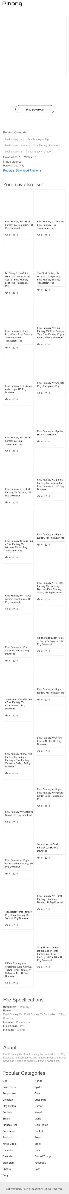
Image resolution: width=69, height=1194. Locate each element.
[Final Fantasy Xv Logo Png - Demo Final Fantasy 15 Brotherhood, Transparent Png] (18, 326)
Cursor (38, 1106)
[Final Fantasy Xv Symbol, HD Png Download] (50, 426)
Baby (5, 1175)
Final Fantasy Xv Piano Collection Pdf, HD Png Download (17, 650)
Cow (37, 1093)
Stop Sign (8, 1162)
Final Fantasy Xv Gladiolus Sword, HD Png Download (19, 813)
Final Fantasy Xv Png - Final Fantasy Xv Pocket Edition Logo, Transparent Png (50, 794)
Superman (8, 1131)
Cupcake (7, 1150)
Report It (8, 170)
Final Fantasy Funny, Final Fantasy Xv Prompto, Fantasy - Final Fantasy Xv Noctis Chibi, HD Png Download (18, 760)
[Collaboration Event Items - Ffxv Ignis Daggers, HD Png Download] (50, 632)
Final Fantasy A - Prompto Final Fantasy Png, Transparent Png (50, 224)
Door (37, 1150)
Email (37, 1143)
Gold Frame (41, 1125)
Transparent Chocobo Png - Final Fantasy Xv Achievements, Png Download (18, 703)
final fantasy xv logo (39, 139)
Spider (38, 1087)
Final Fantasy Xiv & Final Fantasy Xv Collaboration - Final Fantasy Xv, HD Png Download (50, 484)
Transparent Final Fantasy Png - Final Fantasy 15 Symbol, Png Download (18, 915)
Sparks (6, 1169)
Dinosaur (7, 1099)
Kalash (38, 1112)
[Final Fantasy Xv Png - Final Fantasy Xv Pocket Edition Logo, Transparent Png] (50, 784)
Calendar (7, 1156)
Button (6, 1118)
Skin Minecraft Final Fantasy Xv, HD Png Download (47, 847)
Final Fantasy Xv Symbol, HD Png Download (50, 432)
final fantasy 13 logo (16, 145)
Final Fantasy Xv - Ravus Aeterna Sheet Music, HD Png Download (18, 598)
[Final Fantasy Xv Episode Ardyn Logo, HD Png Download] (18, 381)
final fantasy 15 (13, 151)
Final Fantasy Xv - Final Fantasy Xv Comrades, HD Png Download (19, 224)
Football (7, 1137)
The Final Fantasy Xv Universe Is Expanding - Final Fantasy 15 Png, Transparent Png (49, 277)
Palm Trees (9, 1087)
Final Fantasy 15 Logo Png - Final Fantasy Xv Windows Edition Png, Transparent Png (19, 545)
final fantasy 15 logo (39, 151)
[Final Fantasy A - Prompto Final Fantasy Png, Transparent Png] (50, 216)
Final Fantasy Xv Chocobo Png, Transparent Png (50, 384)
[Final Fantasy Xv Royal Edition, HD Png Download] (50, 529)
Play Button (9, 1106)
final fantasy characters (47, 145)
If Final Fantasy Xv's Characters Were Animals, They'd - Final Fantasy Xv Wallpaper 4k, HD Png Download (18, 970)
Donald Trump (42, 1156)
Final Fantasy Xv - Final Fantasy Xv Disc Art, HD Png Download (18, 492)
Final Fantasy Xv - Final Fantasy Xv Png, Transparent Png (17, 440)
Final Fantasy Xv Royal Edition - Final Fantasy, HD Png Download (19, 863)
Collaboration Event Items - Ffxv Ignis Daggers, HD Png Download (50, 641)
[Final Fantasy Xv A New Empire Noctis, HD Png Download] (50, 732)
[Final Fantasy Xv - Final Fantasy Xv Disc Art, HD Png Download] (18, 484)
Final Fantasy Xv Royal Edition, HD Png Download (50, 536)
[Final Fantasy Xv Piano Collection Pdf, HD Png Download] (18, 642)
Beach (38, 1137)
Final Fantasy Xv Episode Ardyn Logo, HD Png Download (18, 389)
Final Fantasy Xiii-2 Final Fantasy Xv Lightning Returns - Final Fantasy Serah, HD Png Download (50, 587)
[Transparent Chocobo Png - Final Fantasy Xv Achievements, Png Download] (18, 694)
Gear (5, 1080)
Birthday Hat (9, 1125)
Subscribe (40, 1099)
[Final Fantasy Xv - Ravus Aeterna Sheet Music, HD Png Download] (18, 590)
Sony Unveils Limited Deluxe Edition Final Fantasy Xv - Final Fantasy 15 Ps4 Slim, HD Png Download (50, 954)
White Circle (9, 1143)
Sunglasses (9, 1093)
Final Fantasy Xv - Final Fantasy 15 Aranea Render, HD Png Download (50, 899)
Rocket (38, 1131)
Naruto (38, 1080)
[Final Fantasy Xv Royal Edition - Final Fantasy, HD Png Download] (18, 855)
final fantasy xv (13, 139)
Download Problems (29, 170)
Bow (37, 1169)
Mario (37, 1118)
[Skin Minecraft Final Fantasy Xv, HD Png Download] (50, 839)
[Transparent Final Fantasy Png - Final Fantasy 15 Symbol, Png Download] (18, 906)
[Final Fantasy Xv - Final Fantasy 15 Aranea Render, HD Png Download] (50, 891)
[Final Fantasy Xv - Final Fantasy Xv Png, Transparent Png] (18, 432)
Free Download (35, 109)
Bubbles (7, 1112)
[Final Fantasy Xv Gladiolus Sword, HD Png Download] (18, 806)
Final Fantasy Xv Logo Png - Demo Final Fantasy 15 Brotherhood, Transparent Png (18, 335)
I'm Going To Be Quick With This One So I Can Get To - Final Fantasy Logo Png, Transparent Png (17, 279)
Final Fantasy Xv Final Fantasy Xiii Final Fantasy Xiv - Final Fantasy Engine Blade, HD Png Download (50, 332)
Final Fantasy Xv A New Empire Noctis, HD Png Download (49, 741)
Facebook (40, 1162)
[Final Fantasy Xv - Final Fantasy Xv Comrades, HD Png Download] (18, 216)
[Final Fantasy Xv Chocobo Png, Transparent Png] (50, 377)
